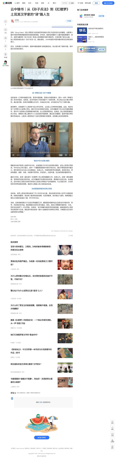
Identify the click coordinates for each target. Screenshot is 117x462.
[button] (101, 16)
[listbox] (42, 314)
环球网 (12, 342)
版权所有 (44, 456)
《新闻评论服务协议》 (35, 393)
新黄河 (12, 357)
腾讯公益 (55, 448)
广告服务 (44, 448)
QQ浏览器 (60, 448)
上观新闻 (13, 386)
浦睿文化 (13, 328)
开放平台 (38, 448)
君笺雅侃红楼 (14, 284)
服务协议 (27, 448)
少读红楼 (13, 269)
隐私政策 (33, 448)
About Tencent (20, 448)
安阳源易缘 (14, 254)
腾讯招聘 (49, 448)
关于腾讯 (13, 448)
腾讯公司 (39, 456)
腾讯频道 (67, 448)
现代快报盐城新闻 (16, 372)
